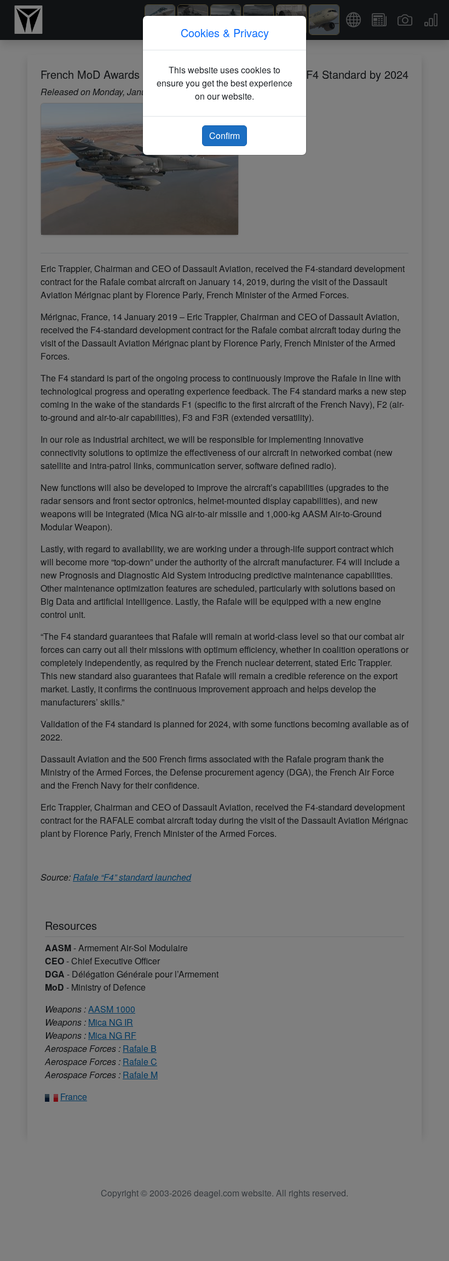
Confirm (224, 135)
